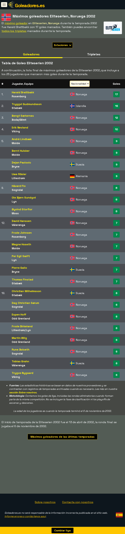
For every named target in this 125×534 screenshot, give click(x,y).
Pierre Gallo (19, 267)
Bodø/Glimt (19, 119)
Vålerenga (18, 225)
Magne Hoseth (21, 244)
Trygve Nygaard (22, 373)
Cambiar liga (62, 530)
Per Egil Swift (21, 256)
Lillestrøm (18, 178)
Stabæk (17, 108)
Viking (16, 131)
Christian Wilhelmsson (26, 291)
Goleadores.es (30, 5)
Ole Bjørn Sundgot (24, 197)
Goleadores (31, 54)
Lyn (14, 201)
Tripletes (93, 54)
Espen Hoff (19, 314)
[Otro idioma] (119, 514)
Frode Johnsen (22, 232)
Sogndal (17, 190)
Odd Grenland (21, 318)
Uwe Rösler (19, 174)
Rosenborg (19, 96)
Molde (16, 143)
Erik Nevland (20, 127)
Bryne (16, 166)
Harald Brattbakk (23, 92)
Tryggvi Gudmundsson (27, 104)
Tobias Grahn (20, 361)
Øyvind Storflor (22, 209)
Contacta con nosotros (77, 502)
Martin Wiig (19, 338)
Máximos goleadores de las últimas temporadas (62, 436)
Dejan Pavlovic (21, 162)
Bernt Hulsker (21, 150)
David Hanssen (21, 221)
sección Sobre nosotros (22, 392)
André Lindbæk (22, 139)
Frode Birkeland (22, 326)
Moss (15, 213)
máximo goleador (16, 23)
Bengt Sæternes (23, 115)
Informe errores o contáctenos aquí (25, 516)
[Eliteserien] (112, 31)
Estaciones (61, 45)
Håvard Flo (19, 186)
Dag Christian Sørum (25, 303)
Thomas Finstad (22, 279)
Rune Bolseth (20, 349)
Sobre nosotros (45, 502)
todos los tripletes (14, 31)
